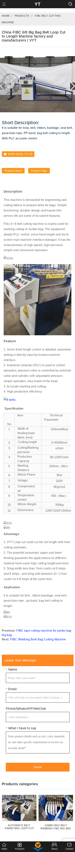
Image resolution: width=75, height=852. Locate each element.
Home (6, 15)
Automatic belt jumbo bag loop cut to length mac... (19, 827)
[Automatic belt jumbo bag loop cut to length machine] (19, 808)
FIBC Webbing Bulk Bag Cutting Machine (38, 639)
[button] (72, 86)
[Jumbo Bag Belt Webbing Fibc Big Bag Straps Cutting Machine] (56, 808)
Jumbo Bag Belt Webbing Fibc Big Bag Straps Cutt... (55, 827)
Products (22, 15)
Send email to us (20, 154)
